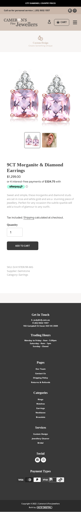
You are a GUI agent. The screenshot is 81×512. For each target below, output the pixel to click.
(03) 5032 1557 (42, 10)
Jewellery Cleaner (40, 438)
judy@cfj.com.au (42, 320)
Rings (40, 399)
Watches (40, 403)
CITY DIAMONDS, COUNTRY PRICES (40, 3)
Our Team (41, 368)
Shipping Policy (40, 377)
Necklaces (40, 412)
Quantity (12, 224)
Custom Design (40, 434)
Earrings (40, 408)
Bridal (40, 442)
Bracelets (40, 417)
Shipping (28, 217)
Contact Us (40, 373)
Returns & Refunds (40, 382)
